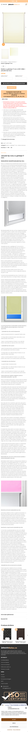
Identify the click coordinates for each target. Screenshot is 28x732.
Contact (3, 676)
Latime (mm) (4, 76)
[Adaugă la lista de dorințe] (8, 639)
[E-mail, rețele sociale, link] (13, 1)
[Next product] (5, 66)
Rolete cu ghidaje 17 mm (6, 63)
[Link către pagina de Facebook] (11, 1)
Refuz (14, 723)
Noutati (2, 674)
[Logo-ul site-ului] (14, 4)
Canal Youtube (4, 683)
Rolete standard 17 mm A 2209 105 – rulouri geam (20, 642)
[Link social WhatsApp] (15, 1)
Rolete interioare (12, 62)
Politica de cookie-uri (6, 667)
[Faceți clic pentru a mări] (3, 44)
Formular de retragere (6, 679)
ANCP (2, 681)
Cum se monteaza (5, 664)
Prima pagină (4, 62)
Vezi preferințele (14, 726)
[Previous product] (2, 66)
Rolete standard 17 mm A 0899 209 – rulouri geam (7, 642)
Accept (14, 719)
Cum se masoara (5, 662)
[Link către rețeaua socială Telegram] (17, 1)
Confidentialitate (5, 660)
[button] (26, 708)
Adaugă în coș (11, 87)
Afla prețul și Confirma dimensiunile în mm (15, 83)
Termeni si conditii (5, 669)
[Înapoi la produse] (3, 66)
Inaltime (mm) (18, 76)
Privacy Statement (16, 729)
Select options (6, 639)
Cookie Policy (9, 729)
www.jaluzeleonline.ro (6, 587)
